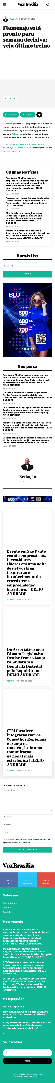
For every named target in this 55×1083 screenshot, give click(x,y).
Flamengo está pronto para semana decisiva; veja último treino (23, 146)
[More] (39, 114)
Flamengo (10, 123)
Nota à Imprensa (13, 1006)
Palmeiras (16, 133)
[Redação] (6, 19)
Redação (14, 19)
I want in (27, 274)
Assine (27, 1061)
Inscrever (46, 873)
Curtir (9, 873)
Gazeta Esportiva (11, 151)
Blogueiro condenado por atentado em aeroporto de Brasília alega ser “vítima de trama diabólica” (27, 1025)
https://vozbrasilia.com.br (27, 482)
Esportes (10, 98)
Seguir (27, 873)
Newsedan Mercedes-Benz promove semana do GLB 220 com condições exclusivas (25, 1014)
